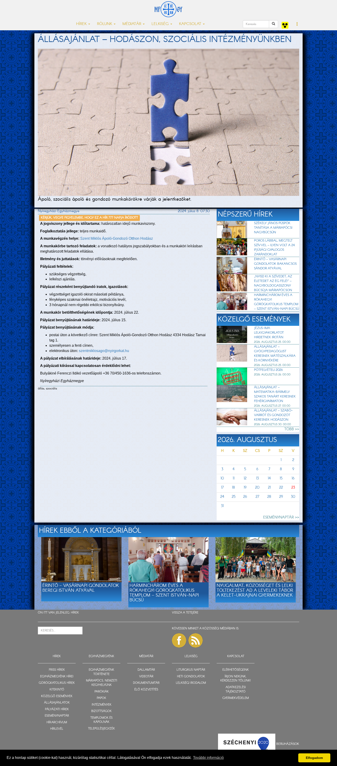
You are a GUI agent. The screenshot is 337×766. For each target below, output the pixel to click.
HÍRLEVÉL (56, 729)
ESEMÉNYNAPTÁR (57, 716)
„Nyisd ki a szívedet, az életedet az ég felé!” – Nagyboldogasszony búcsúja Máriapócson (273, 283)
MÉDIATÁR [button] (132, 24)
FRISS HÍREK (57, 670)
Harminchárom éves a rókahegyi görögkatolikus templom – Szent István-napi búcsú (276, 302)
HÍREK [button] (82, 24)
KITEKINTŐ (57, 689)
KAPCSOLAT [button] (190, 24)
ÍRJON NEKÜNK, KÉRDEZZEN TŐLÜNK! (235, 678)
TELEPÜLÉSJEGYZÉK (101, 729)
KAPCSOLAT (235, 656)
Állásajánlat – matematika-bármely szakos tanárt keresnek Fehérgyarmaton (275, 394)
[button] (297, 24)
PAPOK (101, 698)
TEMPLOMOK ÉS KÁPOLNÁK (101, 720)
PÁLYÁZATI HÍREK (57, 709)
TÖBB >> (291, 429)
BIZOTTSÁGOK (101, 711)
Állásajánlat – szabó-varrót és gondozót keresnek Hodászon (273, 415)
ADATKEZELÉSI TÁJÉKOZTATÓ (236, 689)
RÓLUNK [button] (105, 24)
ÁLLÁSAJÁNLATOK (57, 703)
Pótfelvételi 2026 (268, 370)
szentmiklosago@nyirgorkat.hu (104, 351)
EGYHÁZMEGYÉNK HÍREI (56, 676)
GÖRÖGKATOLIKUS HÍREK (57, 683)
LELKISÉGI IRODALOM (191, 683)
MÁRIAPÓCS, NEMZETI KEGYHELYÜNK (101, 683)
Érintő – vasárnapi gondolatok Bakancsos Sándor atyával (275, 264)
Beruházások (287, 744)
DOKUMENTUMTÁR (146, 683)
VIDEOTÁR (146, 676)
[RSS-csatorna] (195, 640)
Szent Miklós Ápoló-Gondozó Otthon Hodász (116, 238)
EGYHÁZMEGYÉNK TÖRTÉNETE (101, 672)
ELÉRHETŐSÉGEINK (235, 670)
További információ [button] (208, 758)
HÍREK (75, 613)
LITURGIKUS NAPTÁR (191, 670)
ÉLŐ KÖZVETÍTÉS (146, 689)
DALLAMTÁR (146, 670)
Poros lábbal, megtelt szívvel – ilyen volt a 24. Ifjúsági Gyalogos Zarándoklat (274, 247)
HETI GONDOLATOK (191, 676)
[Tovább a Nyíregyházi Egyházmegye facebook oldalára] (179, 640)
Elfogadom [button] (314, 758)
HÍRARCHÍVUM (57, 722)
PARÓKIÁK (101, 692)
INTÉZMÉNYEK (101, 705)
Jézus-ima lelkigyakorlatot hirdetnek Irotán (269, 333)
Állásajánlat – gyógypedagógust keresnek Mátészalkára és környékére (275, 353)
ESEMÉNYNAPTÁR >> (281, 517)
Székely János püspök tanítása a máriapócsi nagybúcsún (273, 228)
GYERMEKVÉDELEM (235, 698)
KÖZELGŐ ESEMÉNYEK (56, 696)
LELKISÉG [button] (161, 24)
